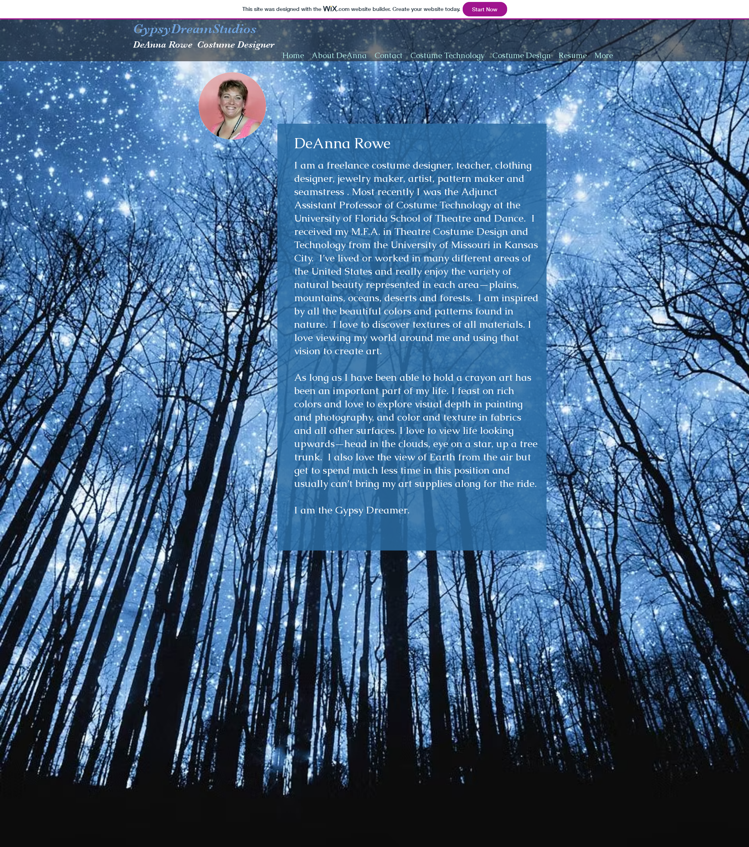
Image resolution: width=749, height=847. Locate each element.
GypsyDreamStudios (195, 28)
